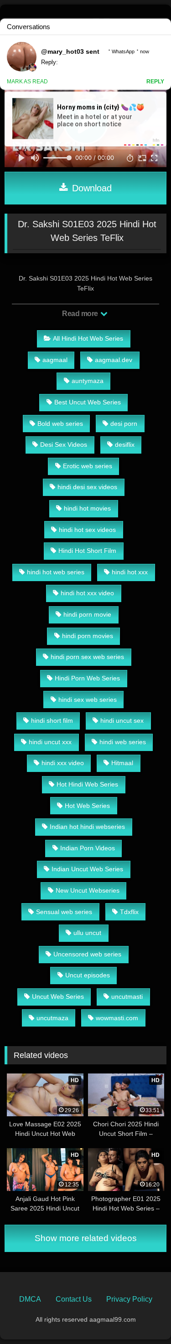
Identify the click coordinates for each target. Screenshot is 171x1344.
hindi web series (122, 742)
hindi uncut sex (122, 720)
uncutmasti (127, 996)
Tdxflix (129, 911)
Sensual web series (64, 911)
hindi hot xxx (130, 572)
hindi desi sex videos (87, 487)
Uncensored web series (87, 954)
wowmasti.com (117, 1018)
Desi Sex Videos (63, 444)
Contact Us (74, 1299)
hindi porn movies (87, 635)
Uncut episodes (87, 975)
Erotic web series (87, 466)
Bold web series (60, 423)
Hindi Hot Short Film (87, 550)
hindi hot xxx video (87, 593)
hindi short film (52, 720)
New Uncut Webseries (87, 890)
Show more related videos (86, 1238)
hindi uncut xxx (50, 742)
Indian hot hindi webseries (87, 826)
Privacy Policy (129, 1299)
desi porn (123, 423)
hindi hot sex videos (87, 529)
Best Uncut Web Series (87, 402)
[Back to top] (143, 1317)
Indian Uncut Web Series (87, 869)
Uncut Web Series (58, 996)
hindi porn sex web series (87, 656)
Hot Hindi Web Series (87, 784)
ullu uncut (87, 932)
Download (90, 188)
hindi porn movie (87, 614)
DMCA (30, 1299)
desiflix (125, 444)
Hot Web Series (87, 805)
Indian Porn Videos (87, 848)
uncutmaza (52, 1018)
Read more (80, 313)
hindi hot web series (55, 572)
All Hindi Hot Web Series (88, 338)
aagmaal (54, 359)
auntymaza (88, 380)
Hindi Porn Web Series (87, 678)
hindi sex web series (87, 699)
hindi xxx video (62, 763)
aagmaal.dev (113, 359)
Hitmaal (122, 763)
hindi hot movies (87, 508)
